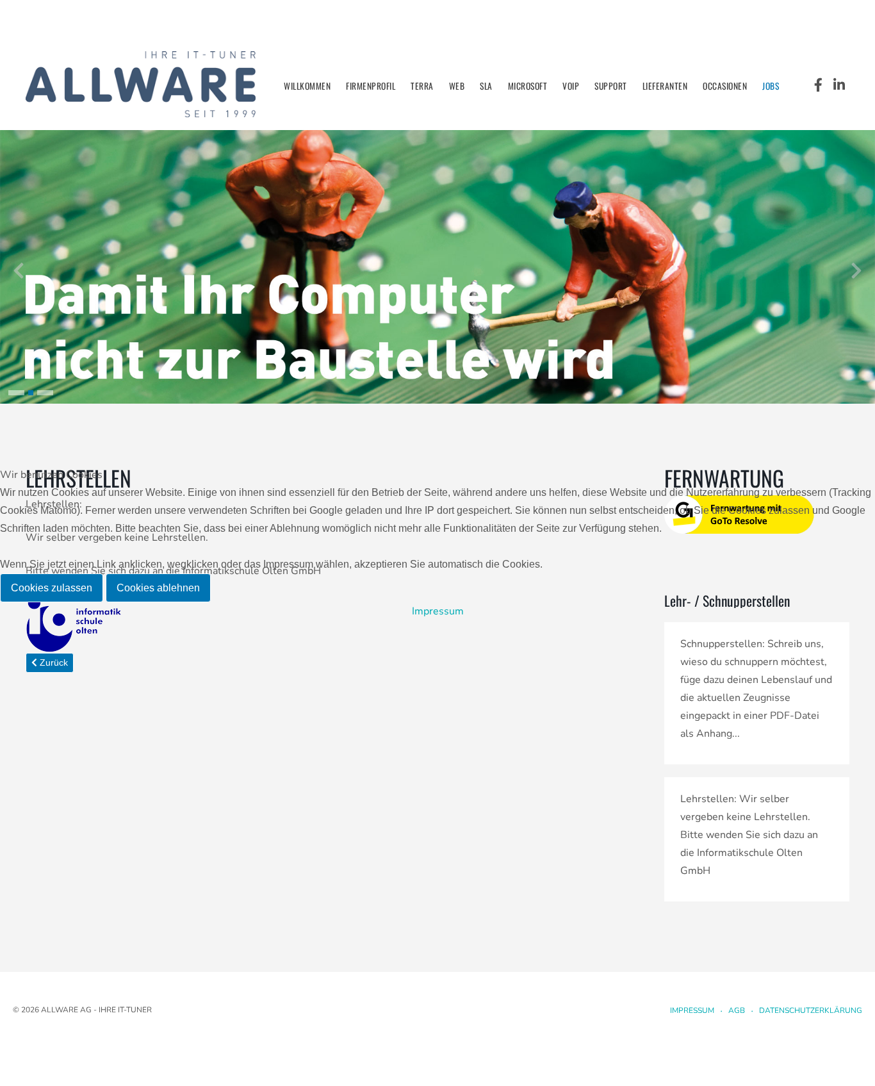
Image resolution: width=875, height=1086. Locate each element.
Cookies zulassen (51, 587)
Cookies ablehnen (158, 587)
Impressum (438, 611)
